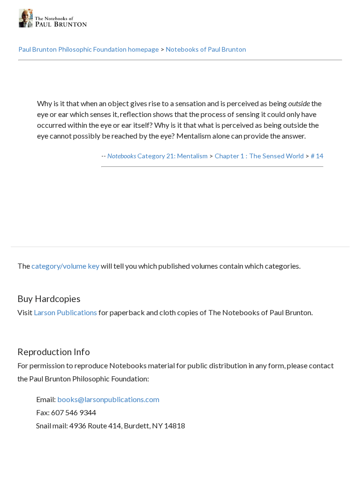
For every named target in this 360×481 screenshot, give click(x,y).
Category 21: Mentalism (157, 156)
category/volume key (65, 265)
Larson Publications (65, 312)
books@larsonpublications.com (108, 399)
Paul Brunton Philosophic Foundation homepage (88, 49)
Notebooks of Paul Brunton (206, 49)
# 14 (317, 156)
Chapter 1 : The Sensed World (259, 156)
